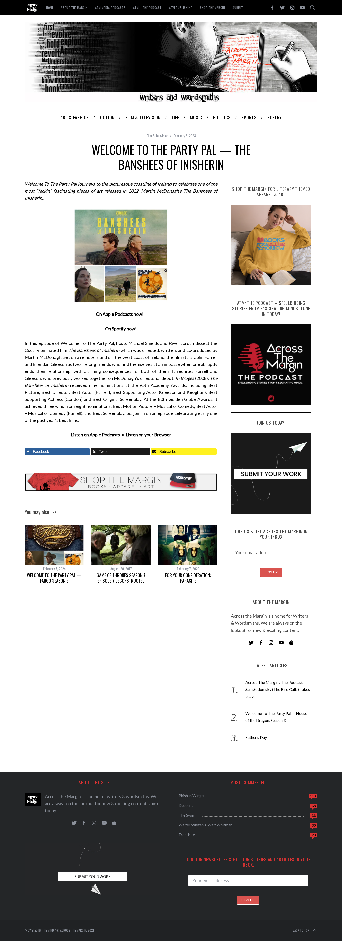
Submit (237, 7)
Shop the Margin (212, 7)
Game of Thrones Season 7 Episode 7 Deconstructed (121, 578)
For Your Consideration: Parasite (188, 578)
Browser (162, 434)
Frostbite (187, 834)
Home (49, 7)
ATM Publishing (180, 7)
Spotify (119, 328)
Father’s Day (256, 737)
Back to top (301, 930)
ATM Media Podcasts (110, 7)
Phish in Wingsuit (193, 795)
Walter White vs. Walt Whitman (205, 824)
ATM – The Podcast (147, 7)
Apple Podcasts (118, 314)
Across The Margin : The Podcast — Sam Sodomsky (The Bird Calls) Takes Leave (277, 689)
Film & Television (157, 135)
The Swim (187, 815)
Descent (186, 805)
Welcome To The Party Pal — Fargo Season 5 (54, 578)
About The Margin (74, 7)
